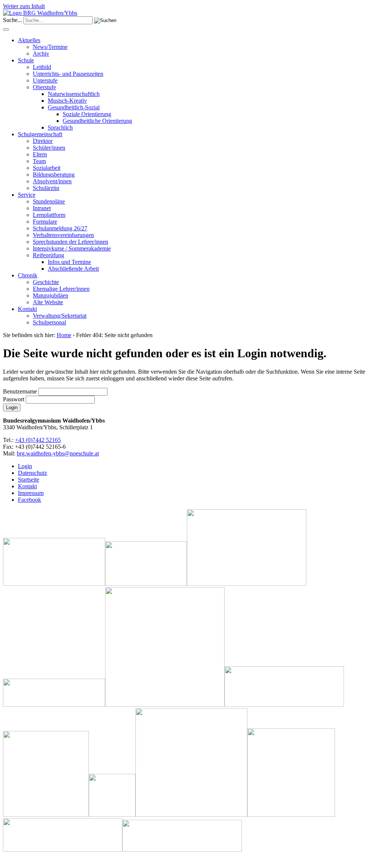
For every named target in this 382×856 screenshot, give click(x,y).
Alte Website (48, 302)
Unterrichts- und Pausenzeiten (68, 74)
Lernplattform (49, 215)
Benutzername (20, 391)
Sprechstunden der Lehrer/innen (70, 242)
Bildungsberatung (54, 174)
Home (64, 335)
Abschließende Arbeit (73, 268)
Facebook (29, 500)
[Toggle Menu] (6, 29)
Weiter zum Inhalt (24, 6)
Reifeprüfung (48, 255)
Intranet (42, 208)
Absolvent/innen (52, 181)
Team (39, 161)
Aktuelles (29, 40)
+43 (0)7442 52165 (38, 440)
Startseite (28, 479)
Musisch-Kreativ (67, 100)
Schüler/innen (49, 147)
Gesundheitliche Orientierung (97, 121)
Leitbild (42, 67)
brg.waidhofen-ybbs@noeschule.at (58, 453)
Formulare (45, 221)
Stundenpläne (49, 201)
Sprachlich (60, 127)
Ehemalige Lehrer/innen (61, 289)
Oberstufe (44, 87)
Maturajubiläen (50, 295)
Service (26, 195)
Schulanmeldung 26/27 (60, 228)
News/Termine (50, 47)
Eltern (40, 154)
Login (25, 466)
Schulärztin (46, 188)
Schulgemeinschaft (40, 134)
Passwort (13, 399)
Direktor (43, 141)
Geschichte (46, 282)
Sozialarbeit (46, 168)
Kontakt (27, 309)
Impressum (31, 493)
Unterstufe (45, 80)
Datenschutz (32, 473)
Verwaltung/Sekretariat (60, 315)
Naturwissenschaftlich (74, 94)
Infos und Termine (69, 262)
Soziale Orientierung (87, 114)
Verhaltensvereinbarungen (63, 235)
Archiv (41, 53)
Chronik (27, 275)
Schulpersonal (49, 322)
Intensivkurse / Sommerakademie (72, 248)
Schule (26, 60)
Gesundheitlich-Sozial (74, 107)
